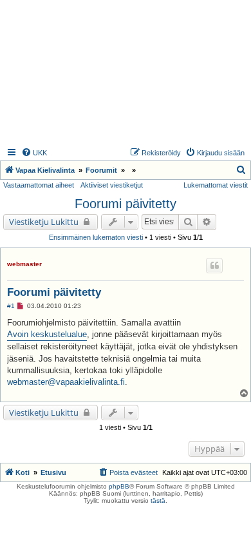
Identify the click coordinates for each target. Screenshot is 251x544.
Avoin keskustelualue (47, 334)
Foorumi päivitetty (125, 204)
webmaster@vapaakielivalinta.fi (66, 382)
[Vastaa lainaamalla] (214, 265)
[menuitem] (34, 152)
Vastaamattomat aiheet (38, 185)
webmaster (24, 263)
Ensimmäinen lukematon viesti (96, 237)
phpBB (119, 486)
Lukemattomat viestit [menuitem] (215, 185)
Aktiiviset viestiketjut (111, 185)
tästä (158, 500)
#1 (11, 305)
